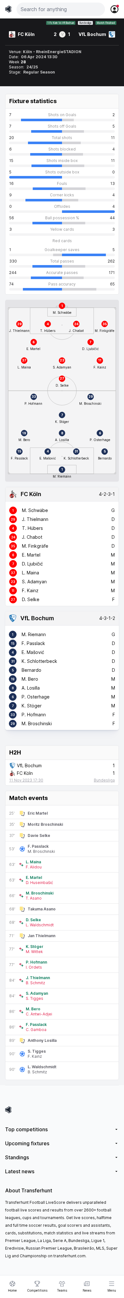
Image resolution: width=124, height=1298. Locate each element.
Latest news (19, 1171)
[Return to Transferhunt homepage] (8, 9)
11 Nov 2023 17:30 (26, 780)
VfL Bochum (37, 618)
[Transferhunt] (62, 1109)
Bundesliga (85, 23)
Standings (17, 1157)
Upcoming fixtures (27, 1143)
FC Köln (31, 494)
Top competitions (26, 1129)
